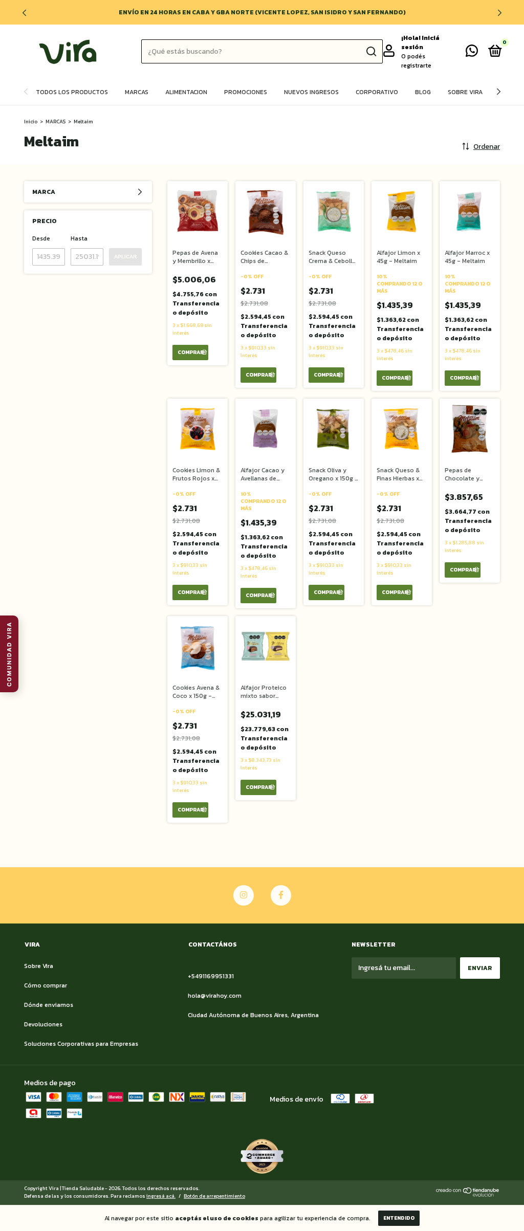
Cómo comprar (45, 985)
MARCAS (56, 121)
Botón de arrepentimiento (214, 1196)
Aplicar (125, 256)
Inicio (30, 121)
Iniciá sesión (420, 42)
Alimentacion (186, 92)
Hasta (79, 238)
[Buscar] (370, 51)
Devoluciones (43, 1024)
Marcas (136, 92)
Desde (41, 238)
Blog (423, 92)
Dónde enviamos (48, 1004)
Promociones (245, 92)
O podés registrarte (416, 61)
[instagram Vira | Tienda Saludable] (243, 895)
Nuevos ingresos (311, 92)
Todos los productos (72, 92)
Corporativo (377, 92)
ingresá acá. (161, 1196)
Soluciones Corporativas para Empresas (81, 1043)
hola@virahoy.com (215, 995)
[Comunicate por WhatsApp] (472, 53)
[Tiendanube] (468, 1194)
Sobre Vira (465, 92)
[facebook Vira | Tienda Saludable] (281, 895)
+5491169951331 (211, 976)
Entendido (398, 1218)
